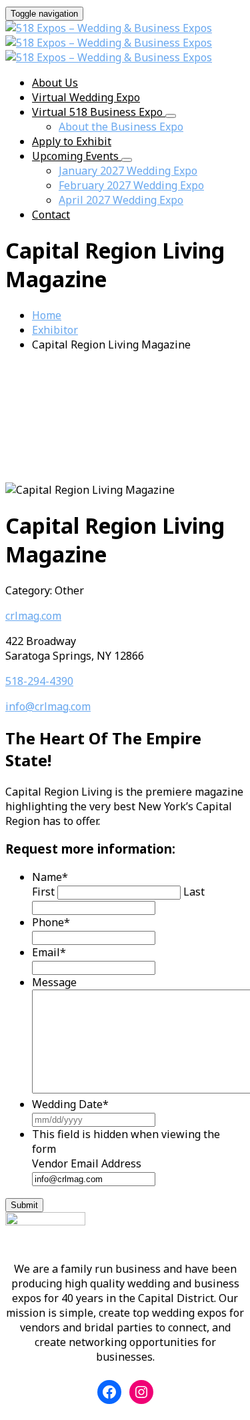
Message (54, 982)
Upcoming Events (76, 156)
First (43, 891)
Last (194, 891)
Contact (51, 214)
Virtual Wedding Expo (86, 97)
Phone (51, 922)
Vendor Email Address (86, 1163)
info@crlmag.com (48, 706)
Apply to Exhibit (71, 141)
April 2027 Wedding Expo (121, 200)
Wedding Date (70, 1104)
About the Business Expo (121, 126)
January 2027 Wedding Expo (128, 170)
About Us (55, 82)
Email (49, 952)
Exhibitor (55, 330)
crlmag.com (33, 615)
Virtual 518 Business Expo (98, 112)
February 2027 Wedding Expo (131, 185)
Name (50, 877)
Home (46, 315)
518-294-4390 (39, 681)
